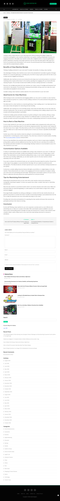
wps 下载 (5, 328)
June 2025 (7, 400)
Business (7, 434)
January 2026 (8, 380)
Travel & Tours (38, 9)
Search (5, 317)
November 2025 (8, 386)
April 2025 (7, 406)
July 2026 (7, 363)
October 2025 (8, 389)
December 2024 (8, 417)
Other (6, 460)
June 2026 (7, 366)
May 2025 (7, 403)
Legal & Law (7, 454)
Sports (31, 9)
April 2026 (7, 372)
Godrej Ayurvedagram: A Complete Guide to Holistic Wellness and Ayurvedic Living (21, 339)
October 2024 (8, 423)
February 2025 (8, 411)
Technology (7, 477)
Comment (7, 235)
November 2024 (8, 420)
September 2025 (8, 391)
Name (6, 249)
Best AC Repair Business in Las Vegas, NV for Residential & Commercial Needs (20, 348)
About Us (23, 493)
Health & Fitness (24, 9)
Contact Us (32, 493)
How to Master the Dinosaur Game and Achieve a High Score (17, 276)
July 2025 (7, 397)
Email (6, 254)
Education (7, 440)
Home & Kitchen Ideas (9, 451)
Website (6, 259)
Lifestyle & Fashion (9, 457)
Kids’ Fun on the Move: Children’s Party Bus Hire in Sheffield (30, 305)
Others (46, 9)
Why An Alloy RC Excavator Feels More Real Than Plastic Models (17, 345)
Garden (6, 446)
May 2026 (7, 369)
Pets (6, 465)
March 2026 (7, 374)
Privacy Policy (40, 493)
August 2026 (7, 360)
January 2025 (8, 414)
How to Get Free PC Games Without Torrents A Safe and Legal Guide (32, 286)
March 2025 (7, 408)
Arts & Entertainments (9, 429)
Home (18, 493)
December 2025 (8, 383)
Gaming (5, 17)
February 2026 (8, 377)
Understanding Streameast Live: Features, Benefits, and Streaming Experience (21, 281)
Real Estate (7, 468)
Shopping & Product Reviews (11, 471)
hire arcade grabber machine (13, 137)
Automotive (15, 9)
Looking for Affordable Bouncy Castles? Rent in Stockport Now (31, 295)
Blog (27, 493)
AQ (5, 19)
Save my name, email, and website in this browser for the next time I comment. (22, 264)
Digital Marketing (8, 437)
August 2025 (7, 394)
